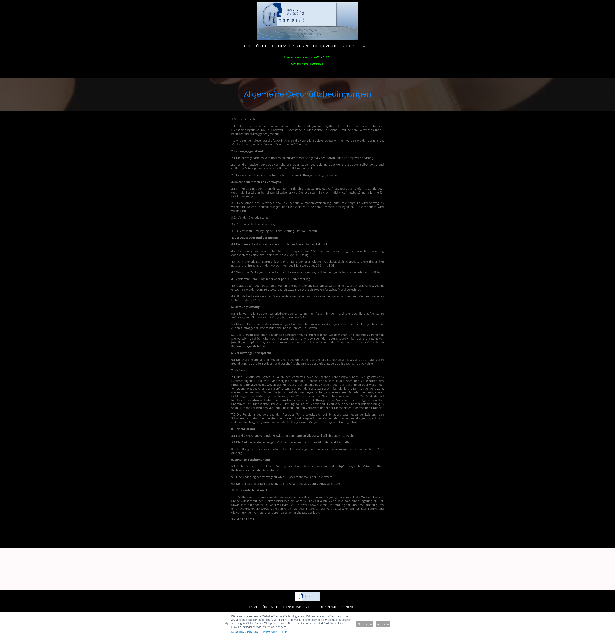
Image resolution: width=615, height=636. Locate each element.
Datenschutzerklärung (244, 631)
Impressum (270, 631)
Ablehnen (383, 624)
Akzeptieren (364, 624)
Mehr (285, 631)
